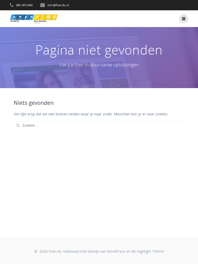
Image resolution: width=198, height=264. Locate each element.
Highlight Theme (150, 251)
